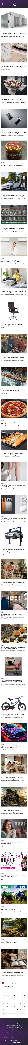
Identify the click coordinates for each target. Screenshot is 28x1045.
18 (7, 1006)
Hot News (2, 31)
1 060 (18, 983)
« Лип (3, 1014)
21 (17, 1006)
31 (3, 1012)
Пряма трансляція (17, 1042)
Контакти (6, 1043)
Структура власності (14, 1040)
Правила (5, 1040)
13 (14, 1003)
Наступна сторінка (8, 986)
